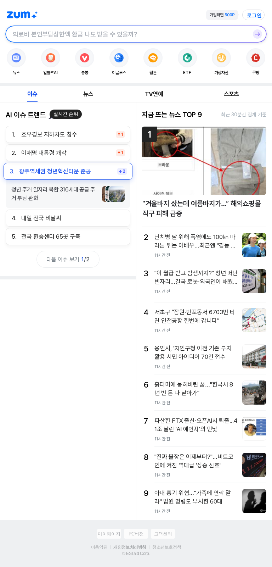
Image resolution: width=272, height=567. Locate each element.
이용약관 (99, 547)
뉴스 (88, 94)
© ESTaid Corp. (136, 553)
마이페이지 (109, 534)
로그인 (254, 15)
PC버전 (136, 534)
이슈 (32, 94)
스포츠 (231, 94)
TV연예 (154, 94)
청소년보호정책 (166, 547)
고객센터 (163, 534)
